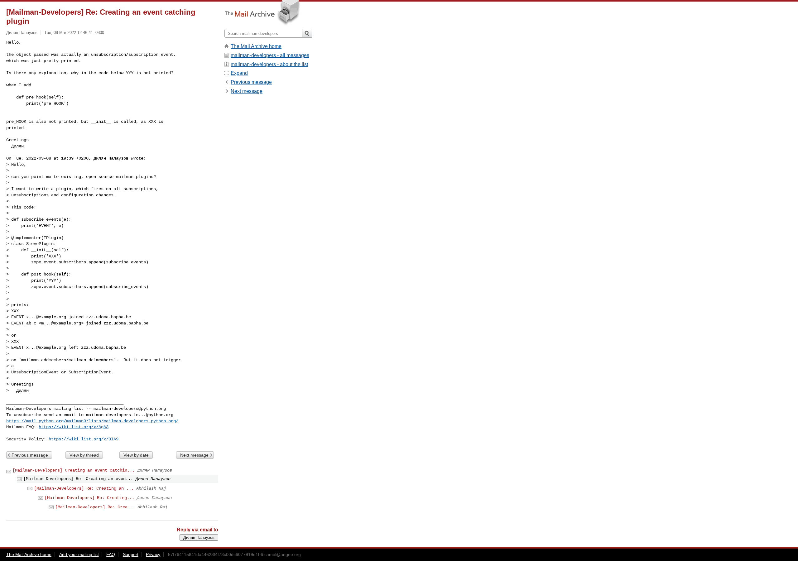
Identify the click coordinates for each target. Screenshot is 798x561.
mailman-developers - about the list (269, 64)
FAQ (110, 554)
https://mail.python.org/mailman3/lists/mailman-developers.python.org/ (92, 421)
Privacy (153, 554)
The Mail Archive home (256, 46)
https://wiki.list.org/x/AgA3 (73, 426)
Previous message (30, 455)
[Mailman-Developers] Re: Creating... (89, 497)
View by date (136, 455)
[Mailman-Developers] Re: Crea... (95, 507)
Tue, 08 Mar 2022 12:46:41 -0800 (74, 32)
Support (130, 554)
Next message (194, 455)
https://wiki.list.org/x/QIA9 (83, 439)
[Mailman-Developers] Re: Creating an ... (84, 488)
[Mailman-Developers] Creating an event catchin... (73, 470)
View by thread (84, 455)
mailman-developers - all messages (270, 55)
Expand (239, 73)
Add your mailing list (79, 554)
